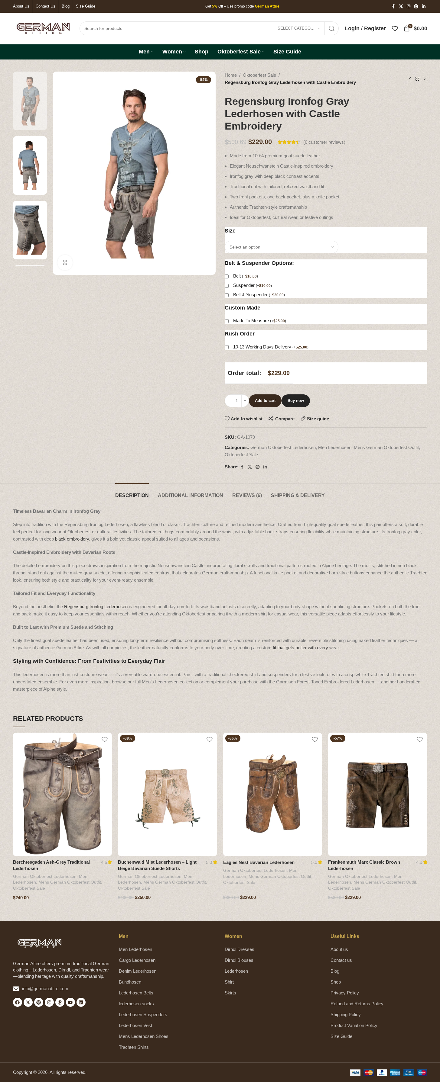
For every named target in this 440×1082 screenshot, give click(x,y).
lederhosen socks (136, 1003)
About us (339, 949)
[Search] (332, 28)
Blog (335, 971)
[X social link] (401, 6)
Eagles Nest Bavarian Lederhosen (259, 862)
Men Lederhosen (334, 447)
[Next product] (424, 78)
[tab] (132, 492)
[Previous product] (410, 78)
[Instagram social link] (408, 6)
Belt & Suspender (259, 294)
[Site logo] (43, 28)
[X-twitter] (28, 1002)
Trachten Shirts (134, 1047)
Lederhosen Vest (135, 1025)
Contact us (341, 960)
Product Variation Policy (354, 1025)
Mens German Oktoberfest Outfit (386, 447)
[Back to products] (417, 78)
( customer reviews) (324, 142)
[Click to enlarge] (65, 262)
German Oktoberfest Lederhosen (283, 447)
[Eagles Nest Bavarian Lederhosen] (272, 794)
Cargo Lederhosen (137, 960)
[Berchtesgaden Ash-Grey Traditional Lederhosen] (62, 794)
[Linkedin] (81, 1002)
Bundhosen (130, 981)
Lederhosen (236, 971)
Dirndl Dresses (239, 949)
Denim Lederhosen (137, 971)
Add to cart (265, 400)
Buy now (296, 400)
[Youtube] (70, 1002)
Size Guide (341, 1036)
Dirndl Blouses (239, 960)
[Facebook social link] (393, 6)
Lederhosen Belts (136, 992)
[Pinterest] (38, 1002)
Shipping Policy (346, 1014)
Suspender (252, 285)
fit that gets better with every (300, 647)
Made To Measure (259, 320)
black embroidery (72, 538)
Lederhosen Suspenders (143, 1014)
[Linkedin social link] (423, 6)
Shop (336, 981)
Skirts (230, 992)
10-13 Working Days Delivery (270, 346)
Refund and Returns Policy (357, 1003)
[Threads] (59, 1002)
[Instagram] (49, 1002)
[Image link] (39, 943)
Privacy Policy (345, 992)
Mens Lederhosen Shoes (143, 1036)
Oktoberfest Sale (259, 75)
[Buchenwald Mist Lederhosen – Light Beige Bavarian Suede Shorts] (167, 794)
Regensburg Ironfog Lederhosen (96, 606)
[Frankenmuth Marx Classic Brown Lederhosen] (377, 794)
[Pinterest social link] (416, 6)
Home (231, 75)
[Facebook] (17, 1002)
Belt (245, 275)
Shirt (229, 981)
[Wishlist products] (395, 28)
